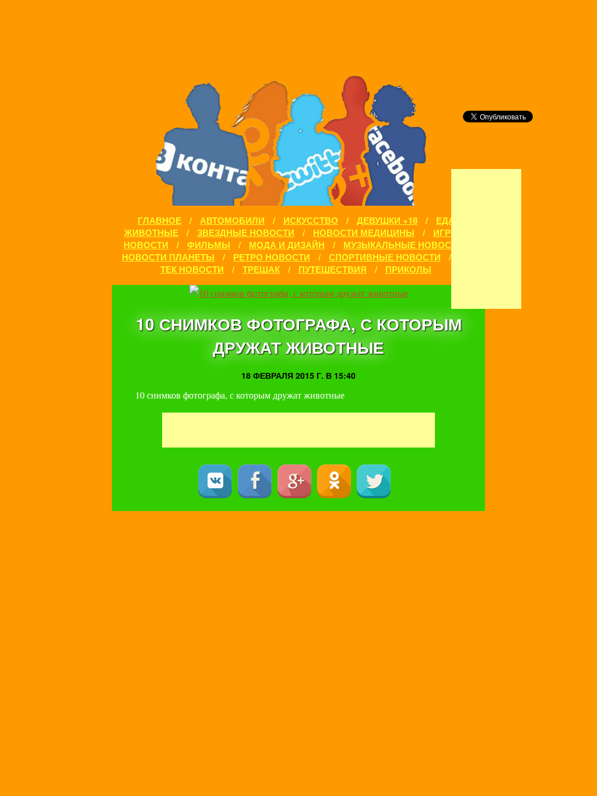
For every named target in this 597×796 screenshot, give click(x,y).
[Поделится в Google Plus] (294, 481)
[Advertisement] (486, 239)
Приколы (408, 269)
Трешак (261, 269)
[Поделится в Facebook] (255, 481)
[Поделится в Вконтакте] (215, 481)
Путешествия (332, 269)
